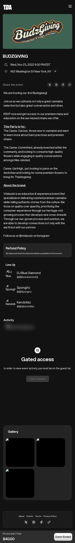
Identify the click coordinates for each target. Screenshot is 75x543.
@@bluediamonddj (27, 277)
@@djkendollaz (25, 306)
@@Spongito (24, 291)
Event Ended (63, 537)
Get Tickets (38, 378)
